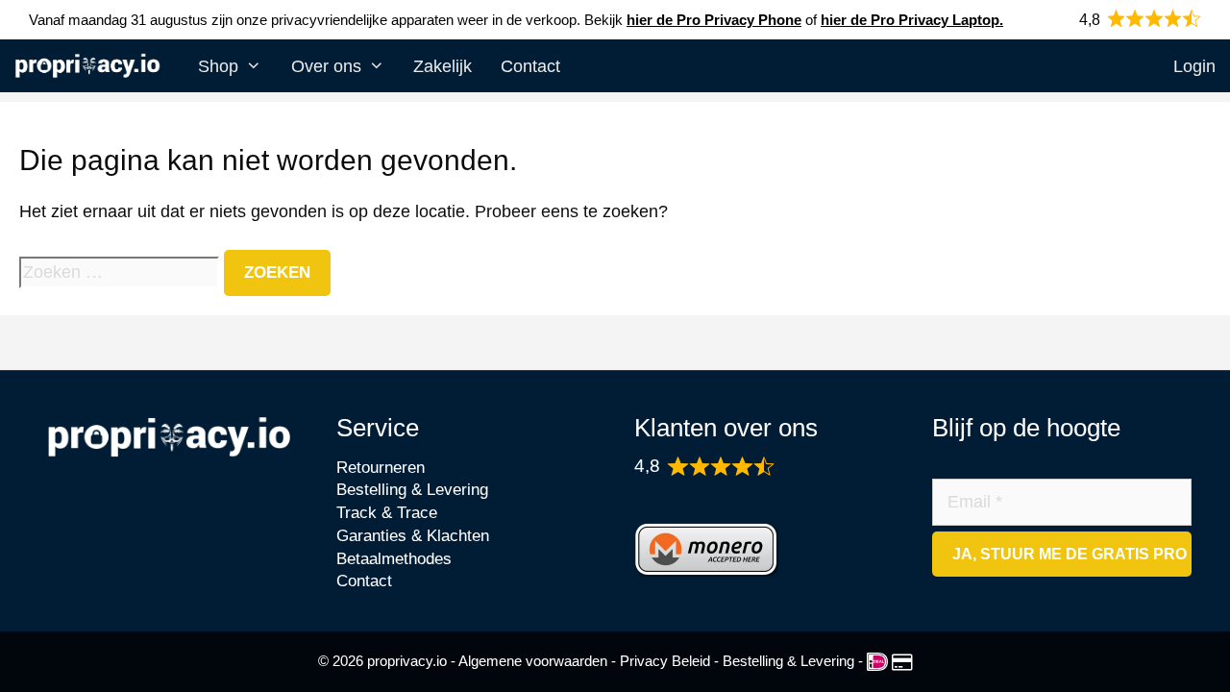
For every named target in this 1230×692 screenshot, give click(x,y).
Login (1194, 66)
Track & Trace (386, 513)
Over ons (326, 66)
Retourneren (380, 467)
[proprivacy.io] (92, 68)
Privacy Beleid (665, 661)
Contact (530, 66)
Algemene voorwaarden (532, 661)
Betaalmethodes (394, 559)
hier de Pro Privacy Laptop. (912, 20)
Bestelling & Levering (412, 490)
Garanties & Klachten (412, 536)
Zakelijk (442, 66)
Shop (218, 66)
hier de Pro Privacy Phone (714, 20)
